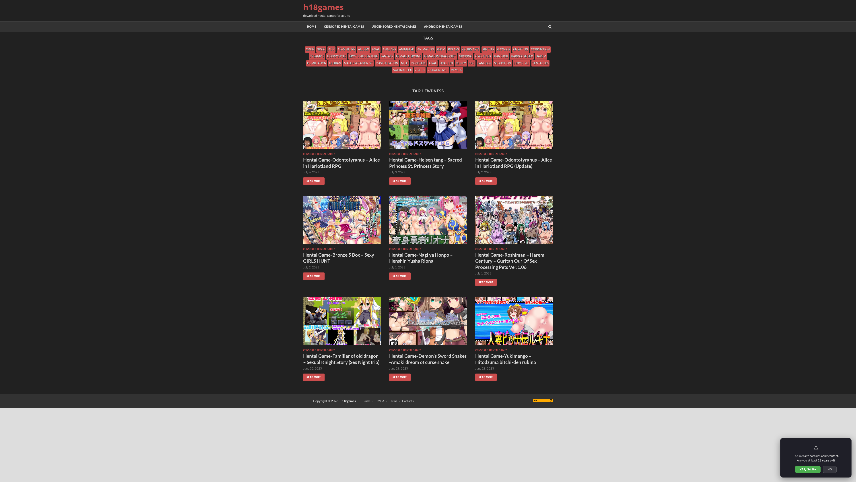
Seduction (502, 63)
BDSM (441, 49)
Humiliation (316, 63)
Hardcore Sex (522, 56)
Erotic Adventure (363, 56)
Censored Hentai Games (344, 26)
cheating (520, 49)
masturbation (387, 63)
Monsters (418, 63)
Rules (367, 401)
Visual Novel (438, 70)
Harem (541, 56)
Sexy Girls (521, 63)
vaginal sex (402, 70)
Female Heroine (408, 56)
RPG (472, 63)
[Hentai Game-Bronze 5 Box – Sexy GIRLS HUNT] (342, 221)
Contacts (408, 401)
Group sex (483, 56)
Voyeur (456, 70)
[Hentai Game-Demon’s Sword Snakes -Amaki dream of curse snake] (428, 323)
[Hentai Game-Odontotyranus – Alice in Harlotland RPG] (342, 126)
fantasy (387, 56)
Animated (406, 49)
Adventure (346, 49)
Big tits (488, 49)
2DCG (310, 49)
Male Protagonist (358, 63)
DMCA (379, 401)
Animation (425, 49)
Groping (465, 56)
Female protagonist (440, 56)
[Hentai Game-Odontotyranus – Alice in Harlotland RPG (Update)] (514, 126)
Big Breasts (470, 49)
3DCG (321, 49)
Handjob (501, 56)
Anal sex (389, 49)
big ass (453, 49)
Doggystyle (336, 56)
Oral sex (446, 63)
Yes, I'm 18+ (808, 469)
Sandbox (484, 63)
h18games (323, 7)
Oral (433, 63)
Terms (393, 401)
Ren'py (461, 63)
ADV (331, 49)
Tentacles (540, 63)
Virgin (420, 70)
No (829, 469)
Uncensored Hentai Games (394, 26)
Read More (312, 180)
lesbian (335, 63)
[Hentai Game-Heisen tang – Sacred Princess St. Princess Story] (428, 126)
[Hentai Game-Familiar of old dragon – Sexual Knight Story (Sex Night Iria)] (342, 323)
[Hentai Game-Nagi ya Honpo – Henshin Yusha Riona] (428, 221)
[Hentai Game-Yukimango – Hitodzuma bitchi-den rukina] (514, 323)
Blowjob (503, 49)
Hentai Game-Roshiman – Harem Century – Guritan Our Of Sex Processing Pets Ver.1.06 (509, 261)
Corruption (540, 49)
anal (376, 49)
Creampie (317, 56)
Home (311, 26)
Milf (404, 63)
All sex (363, 49)
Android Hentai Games (443, 26)
